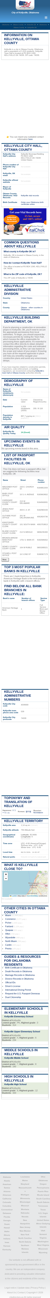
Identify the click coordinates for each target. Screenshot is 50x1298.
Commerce (10, 919)
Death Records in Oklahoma (18, 971)
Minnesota (25, 1198)
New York (25, 1234)
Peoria (8, 948)
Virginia (43, 1238)
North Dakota (25, 1242)
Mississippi (25, 1202)
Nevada (25, 1217)
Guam (7, 1224)
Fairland (9, 926)
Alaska (7, 1181)
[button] (6, 874)
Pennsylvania (43, 1188)
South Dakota (43, 1202)
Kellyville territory (23, 821)
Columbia (7, 1206)
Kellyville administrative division (17, 290)
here (30, 139)
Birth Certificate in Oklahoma (18, 968)
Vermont (43, 1234)
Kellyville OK (31, 25)
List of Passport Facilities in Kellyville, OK (19, 459)
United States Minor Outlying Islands (43, 1223)
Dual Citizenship (13, 997)
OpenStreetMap (32, 896)
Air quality (14, 427)
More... (5, 560)
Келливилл (38, 813)
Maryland (25, 1184)
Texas (43, 1210)
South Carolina (43, 1199)
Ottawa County (18, 25)
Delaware (7, 1213)
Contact (21, 1292)
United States (26, 298)
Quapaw (9, 930)
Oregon (43, 1184)
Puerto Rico (43, 1191)
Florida (7, 1217)
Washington (43, 1241)
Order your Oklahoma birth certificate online (32, 203)
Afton (7, 934)
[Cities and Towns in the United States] (25, 5)
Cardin (8, 945)
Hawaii (7, 1228)
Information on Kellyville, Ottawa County (21, 39)
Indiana (6, 1239)
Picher (8, 923)
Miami (8, 915)
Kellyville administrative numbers (17, 695)
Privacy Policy (37, 1288)
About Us (11, 1292)
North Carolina (25, 1238)
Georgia (7, 1220)
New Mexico (25, 1231)
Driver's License (12, 986)
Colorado (7, 1202)
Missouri (25, 1206)
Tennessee (43, 1206)
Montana (25, 1209)
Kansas (6, 1246)
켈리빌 (28, 812)
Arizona (6, 1191)
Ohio (43, 1177)
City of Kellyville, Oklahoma (25, 12)
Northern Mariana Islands (25, 1248)
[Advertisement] (25, 96)
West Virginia (43, 1245)
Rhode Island (43, 1195)
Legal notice (10, 1288)
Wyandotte (10, 937)
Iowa (7, 1242)
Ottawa (24, 308)
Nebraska (25, 1213)
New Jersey (25, 1227)
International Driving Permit (18, 990)
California (7, 1199)
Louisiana (25, 1177)
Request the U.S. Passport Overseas (22, 993)
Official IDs (10, 982)
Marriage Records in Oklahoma (20, 975)
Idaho (6, 1231)
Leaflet (14, 896)
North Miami (11, 941)
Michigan (25, 1195)
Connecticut (7, 1210)
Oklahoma (5, 25)
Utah (43, 1231)
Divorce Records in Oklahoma (19, 979)
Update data (23, 1288)
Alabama (7, 1177)
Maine (25, 1180)
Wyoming (43, 1252)
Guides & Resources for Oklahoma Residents (22, 960)
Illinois (7, 1235)
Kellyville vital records (30, 196)
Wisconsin (43, 1249)
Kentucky (7, 1250)
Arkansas (7, 1195)
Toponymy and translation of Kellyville (18, 802)
